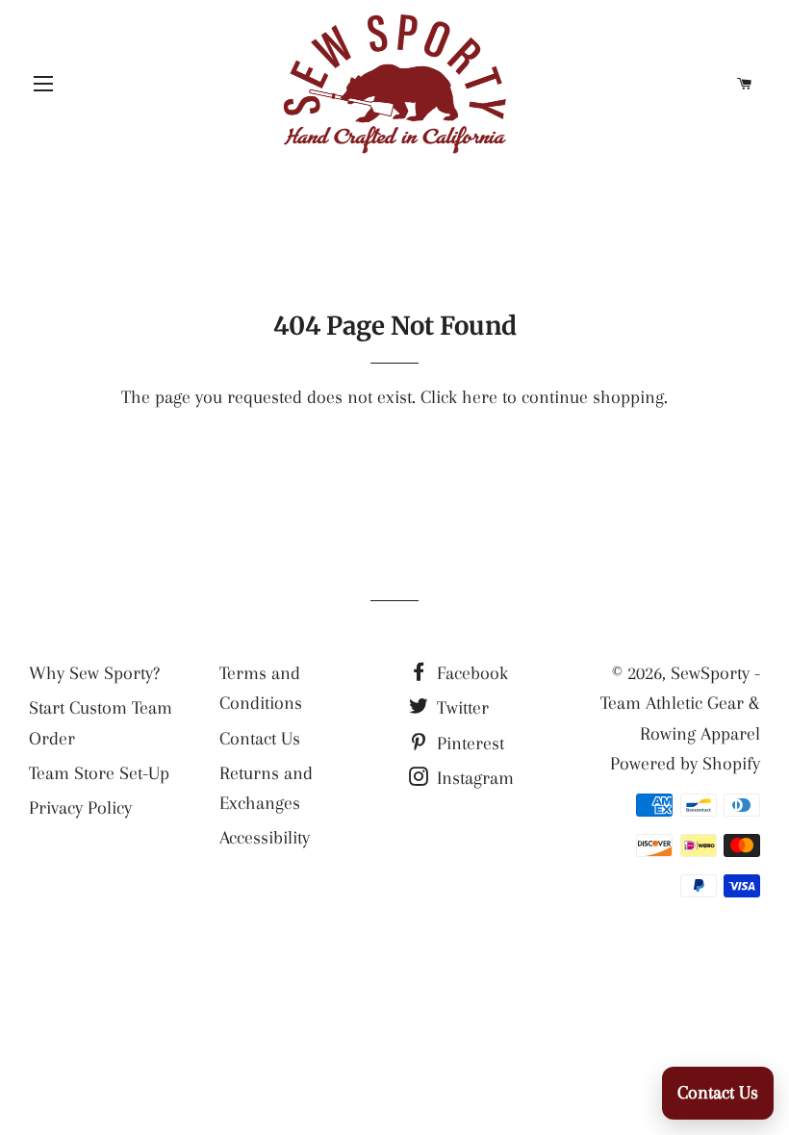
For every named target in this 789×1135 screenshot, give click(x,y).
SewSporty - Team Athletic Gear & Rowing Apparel (680, 703)
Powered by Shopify (685, 763)
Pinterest (468, 743)
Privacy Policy (80, 808)
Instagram (473, 778)
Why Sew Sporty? (94, 673)
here (479, 397)
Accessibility (264, 837)
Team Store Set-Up (99, 773)
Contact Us (259, 738)
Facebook (470, 673)
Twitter (460, 708)
